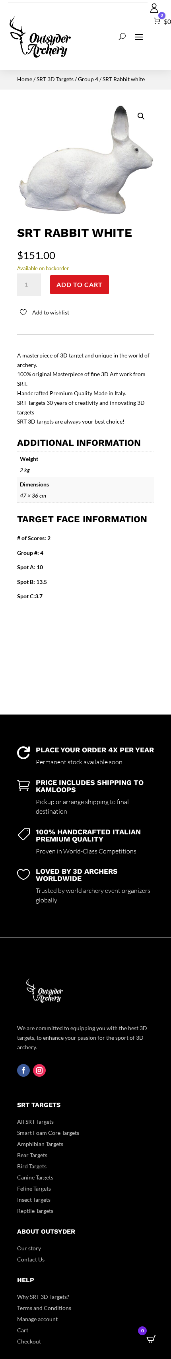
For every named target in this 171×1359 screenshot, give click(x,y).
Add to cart (79, 284)
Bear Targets (32, 1155)
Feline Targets (34, 1188)
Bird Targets (32, 1166)
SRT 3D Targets (55, 79)
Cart (22, 1330)
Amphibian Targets (40, 1143)
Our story (29, 1248)
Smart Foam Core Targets (48, 1132)
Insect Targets (34, 1199)
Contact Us (31, 1259)
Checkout (29, 1341)
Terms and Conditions (44, 1307)
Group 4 (88, 79)
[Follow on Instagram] (39, 1070)
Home (24, 79)
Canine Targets (35, 1177)
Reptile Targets (35, 1210)
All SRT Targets (35, 1121)
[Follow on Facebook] (23, 1070)
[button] (141, 116)
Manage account (37, 1319)
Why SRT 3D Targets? (43, 1296)
